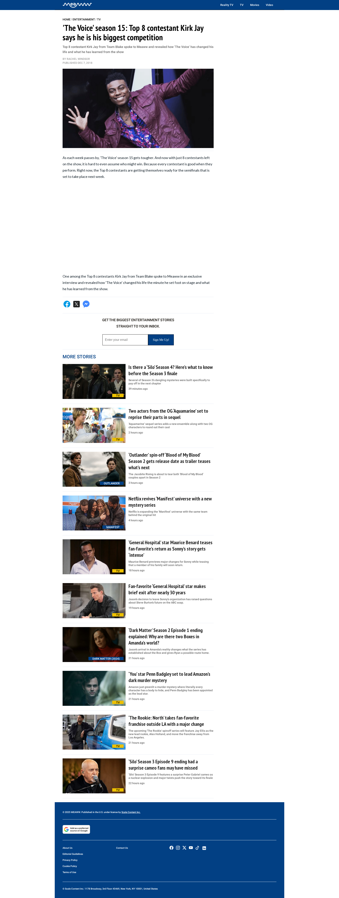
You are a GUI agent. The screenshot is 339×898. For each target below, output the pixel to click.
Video (269, 4)
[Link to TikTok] (197, 848)
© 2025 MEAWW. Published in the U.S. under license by (92, 812)
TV (241, 4)
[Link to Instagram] (178, 848)
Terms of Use (69, 872)
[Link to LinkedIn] (204, 848)
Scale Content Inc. (130, 812)
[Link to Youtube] (191, 848)
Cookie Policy (70, 866)
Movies (254, 4)
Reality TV (226, 4)
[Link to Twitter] (184, 848)
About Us (67, 848)
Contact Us (122, 848)
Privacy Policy (70, 860)
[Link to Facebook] (171, 848)
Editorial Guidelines (73, 854)
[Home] (77, 5)
